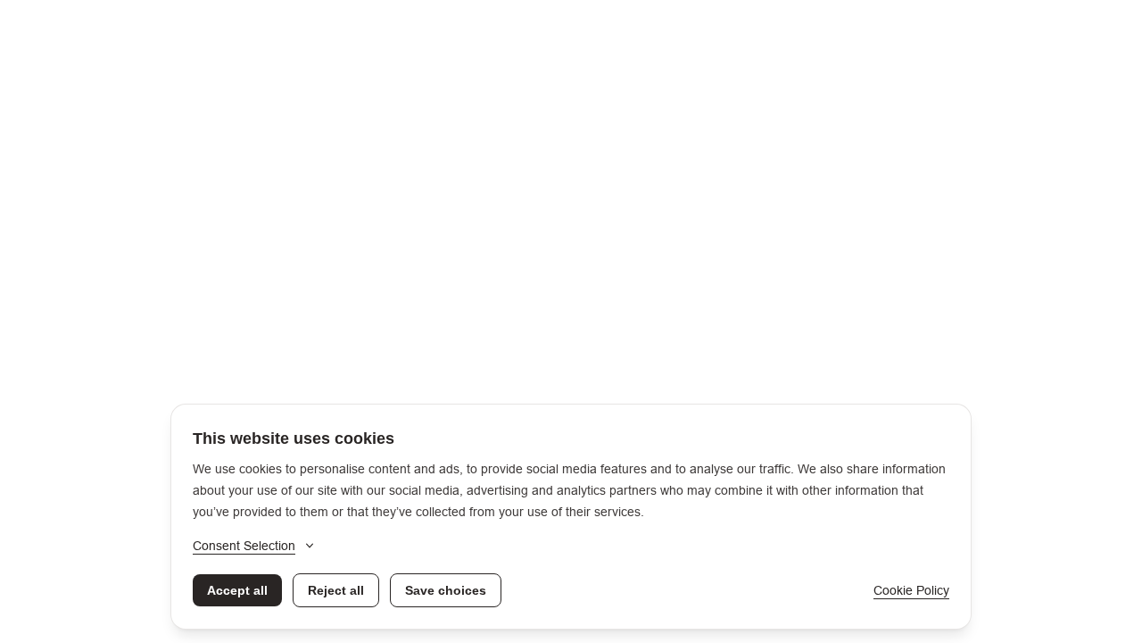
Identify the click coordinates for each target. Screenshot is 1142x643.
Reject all (336, 590)
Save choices (445, 590)
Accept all (237, 590)
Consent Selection (244, 546)
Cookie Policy (911, 590)
